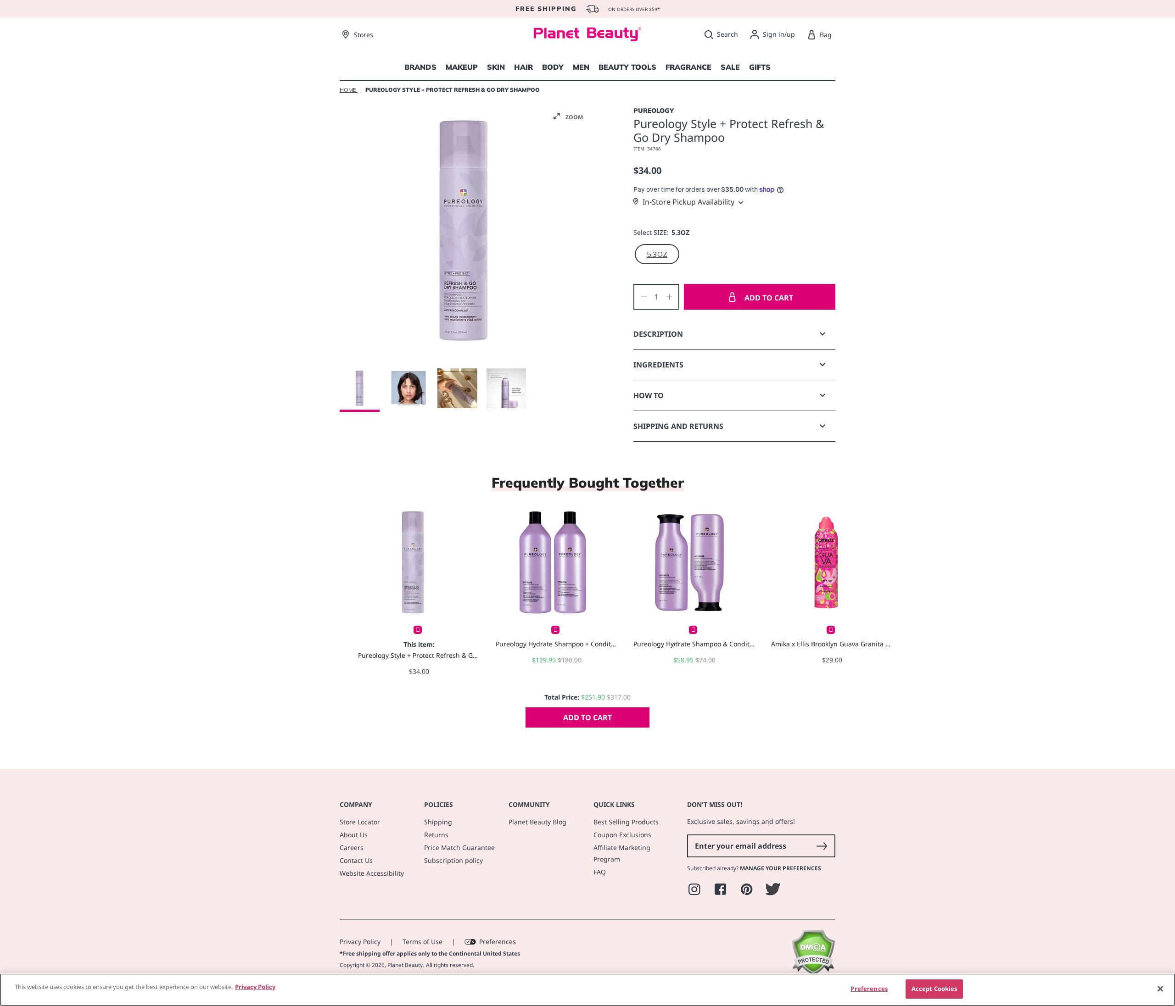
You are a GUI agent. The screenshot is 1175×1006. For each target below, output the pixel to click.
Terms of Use (422, 941)
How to (648, 395)
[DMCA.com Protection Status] (813, 972)
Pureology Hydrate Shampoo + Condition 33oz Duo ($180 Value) (556, 643)
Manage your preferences (780, 868)
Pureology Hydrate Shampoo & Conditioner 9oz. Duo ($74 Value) (694, 643)
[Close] (1160, 988)
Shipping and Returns (678, 426)
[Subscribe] (821, 846)
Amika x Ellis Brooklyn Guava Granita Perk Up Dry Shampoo (832, 643)
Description (658, 334)
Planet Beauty (405, 965)
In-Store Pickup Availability (688, 202)
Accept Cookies (934, 988)
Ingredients (658, 365)
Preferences (497, 941)
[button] (568, 116)
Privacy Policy (360, 941)
